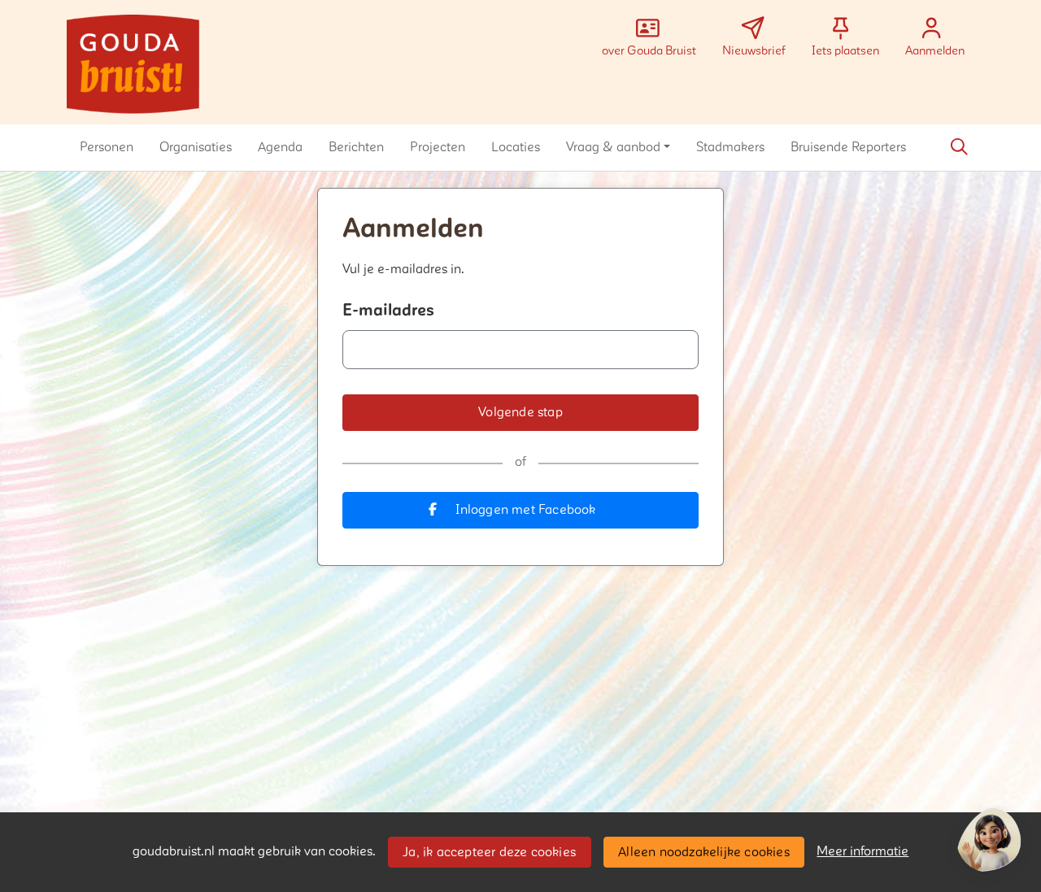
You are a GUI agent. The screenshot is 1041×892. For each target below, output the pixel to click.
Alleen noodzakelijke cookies (704, 852)
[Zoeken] (958, 147)
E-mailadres (388, 310)
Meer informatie (862, 851)
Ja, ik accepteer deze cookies (489, 852)
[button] (106, 147)
